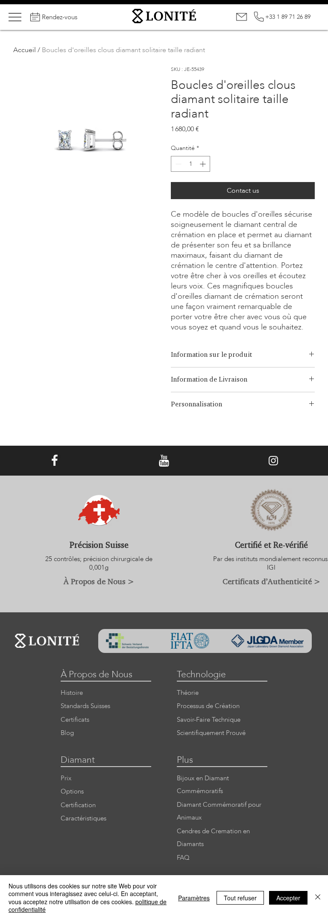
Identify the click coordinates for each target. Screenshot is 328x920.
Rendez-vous (59, 17)
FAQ (183, 857)
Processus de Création (208, 706)
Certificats (75, 719)
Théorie (188, 692)
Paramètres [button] (194, 898)
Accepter (288, 898)
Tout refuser (240, 898)
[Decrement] (177, 163)
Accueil (24, 50)
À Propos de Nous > (99, 581)
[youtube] (164, 461)
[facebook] (55, 461)
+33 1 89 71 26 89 (287, 17)
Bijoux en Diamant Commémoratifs (203, 785)
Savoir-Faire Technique (208, 719)
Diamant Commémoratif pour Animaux (219, 811)
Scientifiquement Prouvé (211, 733)
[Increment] (203, 163)
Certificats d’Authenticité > (271, 581)
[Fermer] (318, 897)
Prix (66, 778)
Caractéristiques (83, 818)
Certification (78, 805)
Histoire (72, 692)
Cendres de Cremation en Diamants (213, 838)
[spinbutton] (190, 163)
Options (72, 791)
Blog (67, 733)
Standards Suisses (85, 706)
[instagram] (273, 461)
